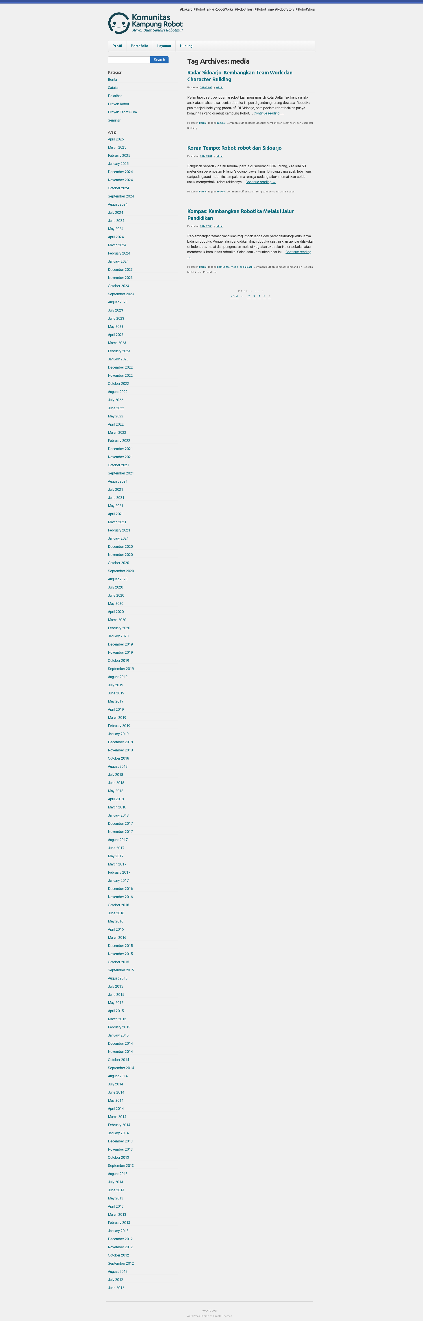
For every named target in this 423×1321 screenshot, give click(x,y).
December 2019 (120, 644)
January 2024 (118, 261)
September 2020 (121, 571)
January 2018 (118, 815)
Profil (117, 46)
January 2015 (118, 1035)
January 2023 (118, 359)
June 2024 (116, 221)
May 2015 (115, 1003)
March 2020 (117, 620)
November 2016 (120, 897)
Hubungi (186, 46)
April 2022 (116, 424)
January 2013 (118, 1231)
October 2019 (118, 661)
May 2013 (115, 1198)
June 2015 (116, 995)
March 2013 (117, 1214)
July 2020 (115, 587)
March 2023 (117, 343)
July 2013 (115, 1182)
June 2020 (116, 595)
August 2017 (118, 840)
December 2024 (120, 172)
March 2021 (117, 522)
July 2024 (115, 212)
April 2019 (116, 709)
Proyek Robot (118, 104)
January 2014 (118, 1133)
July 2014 (115, 1084)
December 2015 (120, 946)
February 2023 (119, 351)
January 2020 (118, 636)
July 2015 (115, 986)
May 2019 (115, 701)
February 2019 (119, 726)
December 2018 (120, 742)
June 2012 (116, 1288)
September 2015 (121, 970)
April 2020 (116, 612)
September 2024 (121, 196)
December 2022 (120, 367)
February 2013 (119, 1223)
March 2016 (117, 937)
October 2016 (118, 905)
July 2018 (115, 775)
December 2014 (120, 1043)
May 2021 (115, 506)
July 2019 (115, 685)
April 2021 (116, 514)
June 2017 (116, 848)
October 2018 (118, 758)
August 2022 (118, 392)
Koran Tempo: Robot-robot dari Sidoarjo (234, 148)
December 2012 (120, 1239)
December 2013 (120, 1141)
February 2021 (119, 530)
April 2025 (116, 139)
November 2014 (120, 1052)
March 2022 (117, 432)
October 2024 (118, 188)
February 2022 (119, 441)
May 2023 (115, 327)
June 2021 (116, 498)
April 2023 (116, 335)
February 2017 (119, 872)
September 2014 (121, 1068)
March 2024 (117, 245)
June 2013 (116, 1190)
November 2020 (120, 555)
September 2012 (121, 1263)
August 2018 (118, 766)
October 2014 (118, 1060)
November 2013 (120, 1149)
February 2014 (119, 1125)
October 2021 (118, 465)
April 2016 (116, 929)
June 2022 (116, 408)
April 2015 (116, 1011)
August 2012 (118, 1271)
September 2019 (121, 669)
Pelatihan (115, 96)
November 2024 (120, 180)
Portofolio (139, 46)
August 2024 (118, 204)
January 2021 (118, 538)
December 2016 (120, 889)
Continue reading (269, 113)
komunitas (223, 267)
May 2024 (115, 229)
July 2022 (115, 400)
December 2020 (120, 546)
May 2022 (115, 416)
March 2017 (117, 864)
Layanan (164, 46)
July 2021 (115, 489)
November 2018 (120, 750)
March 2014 (117, 1117)
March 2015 (117, 1019)
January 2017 (118, 880)
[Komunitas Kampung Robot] (145, 30)
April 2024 (116, 237)
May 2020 (115, 603)
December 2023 (120, 270)
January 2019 (118, 734)
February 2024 (119, 253)
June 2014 (116, 1092)
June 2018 (116, 783)
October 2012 (118, 1255)
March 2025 (117, 147)
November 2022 (120, 375)
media (221, 123)
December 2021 (120, 449)
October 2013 (118, 1157)
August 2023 (118, 302)
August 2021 (118, 481)
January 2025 (118, 164)
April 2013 (116, 1206)
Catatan (113, 88)
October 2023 (118, 286)
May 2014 (115, 1100)
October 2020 (118, 563)
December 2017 (120, 823)
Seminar (114, 120)
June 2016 (116, 913)
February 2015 (119, 1027)
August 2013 (118, 1174)
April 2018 (116, 799)
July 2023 (115, 310)
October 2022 (118, 384)
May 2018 (115, 791)
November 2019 (120, 652)
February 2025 (119, 155)
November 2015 (120, 954)
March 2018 (117, 807)
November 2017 (120, 832)
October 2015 (118, 962)
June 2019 (116, 693)
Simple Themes (222, 1316)
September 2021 (121, 473)
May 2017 (115, 856)
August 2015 (118, 978)
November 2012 (120, 1247)
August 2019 (118, 677)
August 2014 (118, 1076)
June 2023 (116, 318)
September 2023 (121, 294)
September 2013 (121, 1166)
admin (219, 87)
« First (234, 296)
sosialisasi (246, 267)
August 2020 (118, 579)
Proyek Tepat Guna (122, 112)
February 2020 (119, 628)
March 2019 (117, 718)
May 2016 (115, 921)
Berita (202, 123)
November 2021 (120, 457)
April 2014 (116, 1109)
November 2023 (120, 278)
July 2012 (115, 1280)
